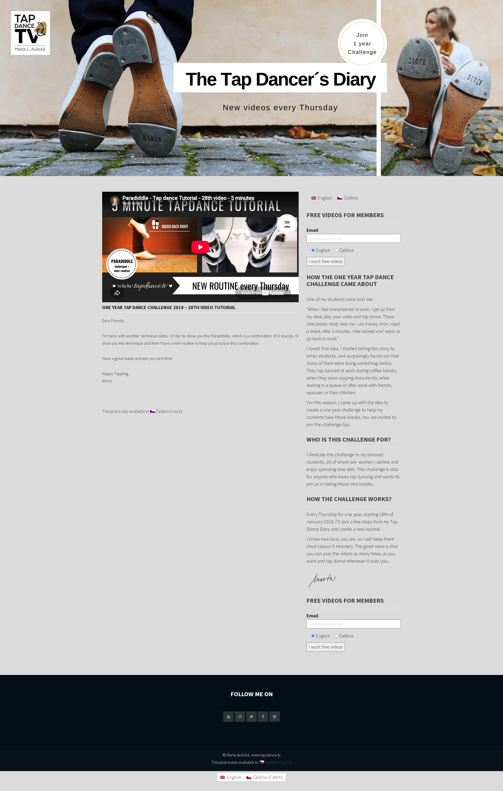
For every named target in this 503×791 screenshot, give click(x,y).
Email (312, 230)
